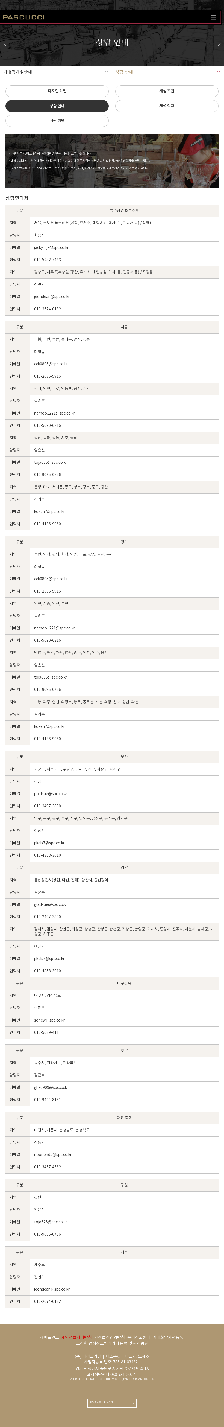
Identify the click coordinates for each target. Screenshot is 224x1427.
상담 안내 (124, 72)
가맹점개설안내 (17, 72)
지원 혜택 (57, 120)
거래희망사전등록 (168, 1337)
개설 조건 (166, 91)
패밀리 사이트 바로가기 (101, 1402)
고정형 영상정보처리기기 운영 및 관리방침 (112, 1343)
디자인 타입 (57, 91)
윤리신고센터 (138, 1337)
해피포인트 (49, 1337)
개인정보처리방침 (76, 1337)
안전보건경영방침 (109, 1337)
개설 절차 (166, 106)
